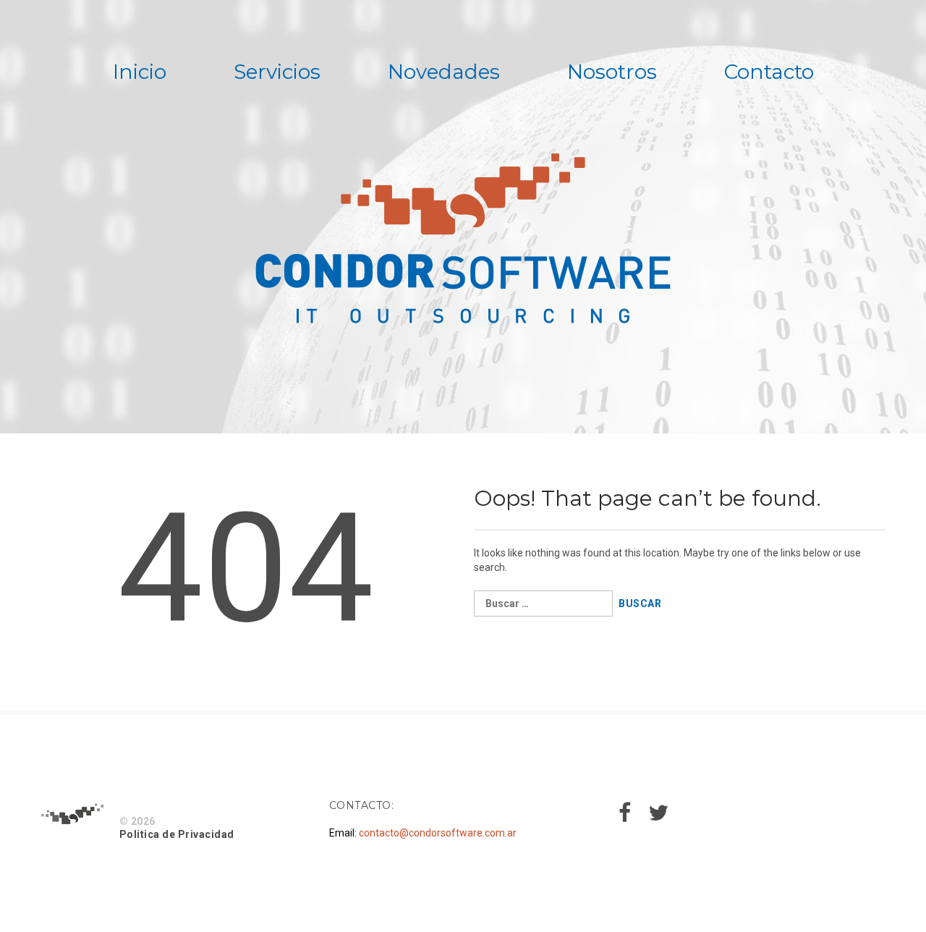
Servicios (277, 71)
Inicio (139, 71)
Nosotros (612, 71)
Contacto (769, 71)
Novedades (444, 71)
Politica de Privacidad (176, 834)
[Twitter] (658, 817)
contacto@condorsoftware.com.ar (438, 833)
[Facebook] (625, 817)
